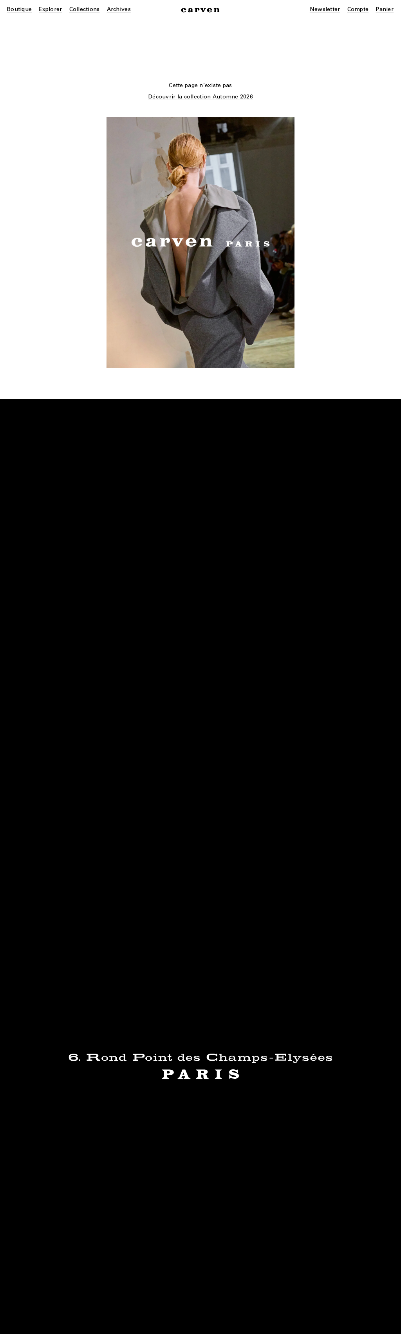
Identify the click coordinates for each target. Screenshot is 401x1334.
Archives (119, 9)
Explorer (50, 9)
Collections (84, 9)
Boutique (19, 9)
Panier (385, 9)
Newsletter (325, 9)
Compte (358, 9)
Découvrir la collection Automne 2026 (200, 96)
